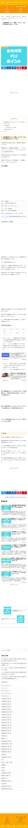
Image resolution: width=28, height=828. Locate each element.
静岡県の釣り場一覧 (6, 781)
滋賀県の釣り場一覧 (6, 741)
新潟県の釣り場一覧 (6, 733)
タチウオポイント (6, 690)
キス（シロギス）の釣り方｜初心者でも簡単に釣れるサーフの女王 (13, 668)
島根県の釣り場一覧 (6, 725)
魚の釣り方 (4, 783)
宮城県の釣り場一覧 (6, 717)
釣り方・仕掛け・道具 (7, 762)
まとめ (5, 131)
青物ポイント (5, 778)
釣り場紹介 (7, 125)
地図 (16, 213)
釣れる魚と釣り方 (8, 129)
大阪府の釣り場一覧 (6, 714)
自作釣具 (4, 754)
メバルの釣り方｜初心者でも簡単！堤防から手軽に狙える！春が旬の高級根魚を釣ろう (13, 677)
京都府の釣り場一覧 (6, 701)
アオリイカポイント (6, 685)
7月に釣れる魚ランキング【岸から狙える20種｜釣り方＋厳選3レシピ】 (14, 664)
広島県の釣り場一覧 (6, 727)
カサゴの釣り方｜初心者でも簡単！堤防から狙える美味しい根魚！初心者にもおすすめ (13, 659)
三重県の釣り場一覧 (6, 698)
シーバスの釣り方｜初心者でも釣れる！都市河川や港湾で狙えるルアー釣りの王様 (13, 673)
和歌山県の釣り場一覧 (7, 712)
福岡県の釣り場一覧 (6, 749)
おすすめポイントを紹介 (11, 127)
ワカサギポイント (6, 696)
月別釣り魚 (4, 735)
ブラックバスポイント (7, 693)
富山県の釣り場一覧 (6, 719)
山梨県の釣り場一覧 (6, 722)
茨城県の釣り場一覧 (6, 757)
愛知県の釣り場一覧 (6, 730)
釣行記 (3, 767)
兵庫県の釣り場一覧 (6, 704)
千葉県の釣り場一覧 (6, 709)
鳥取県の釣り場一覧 (6, 786)
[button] (25, 650)
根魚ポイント (5, 738)
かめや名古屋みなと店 (9, 213)
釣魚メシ (4, 770)
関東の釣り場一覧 (6, 775)
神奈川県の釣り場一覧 (7, 743)
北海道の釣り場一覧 (6, 706)
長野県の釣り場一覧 (6, 773)
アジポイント (5, 688)
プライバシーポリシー (20, 822)
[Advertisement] (14, 35)
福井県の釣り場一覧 (6, 746)
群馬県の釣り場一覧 (6, 751)
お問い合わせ (7, 822)
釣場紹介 (4, 765)
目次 (12, 118)
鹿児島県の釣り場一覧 (7, 788)
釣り (3, 759)
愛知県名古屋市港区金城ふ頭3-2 (15, 216)
